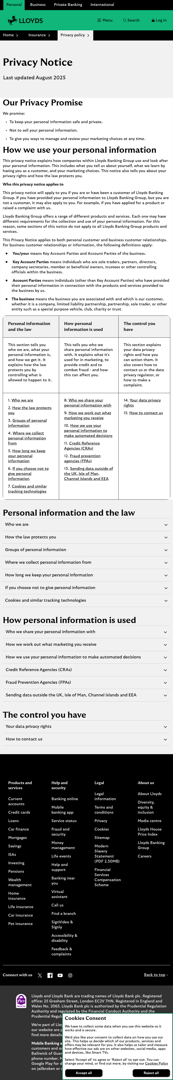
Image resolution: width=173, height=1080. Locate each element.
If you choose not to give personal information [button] (50, 590)
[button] (159, 20)
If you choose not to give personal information (28, 474)
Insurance (37, 35)
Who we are (22, 400)
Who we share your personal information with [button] (50, 634)
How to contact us (146, 413)
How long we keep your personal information (26, 456)
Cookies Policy (156, 1063)
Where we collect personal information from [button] (48, 564)
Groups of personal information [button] (35, 552)
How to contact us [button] (23, 741)
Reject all (151, 1073)
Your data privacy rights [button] (28, 728)
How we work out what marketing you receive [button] (50, 646)
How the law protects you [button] (30, 539)
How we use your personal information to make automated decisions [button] (73, 659)
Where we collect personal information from (27, 438)
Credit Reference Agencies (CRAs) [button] (38, 672)
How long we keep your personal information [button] (49, 577)
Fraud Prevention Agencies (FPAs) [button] (38, 684)
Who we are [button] (16, 526)
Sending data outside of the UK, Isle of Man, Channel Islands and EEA (88, 474)
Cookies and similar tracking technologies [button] (45, 602)
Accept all (84, 1073)
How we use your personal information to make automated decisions (88, 431)
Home (8, 35)
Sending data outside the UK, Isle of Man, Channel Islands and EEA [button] (71, 697)
